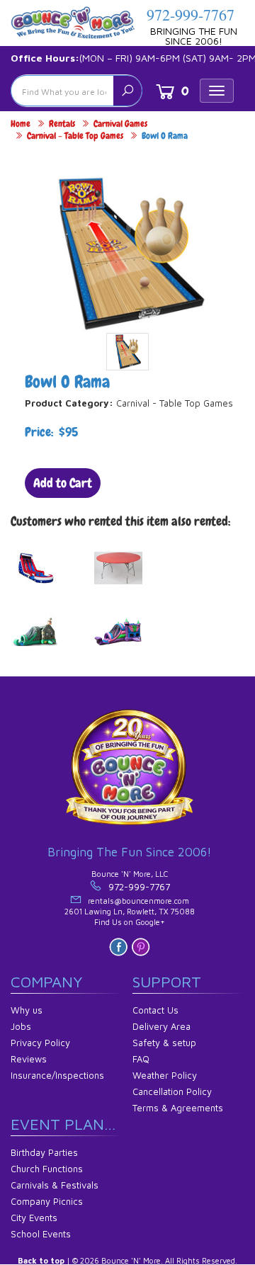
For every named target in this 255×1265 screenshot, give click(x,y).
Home (20, 124)
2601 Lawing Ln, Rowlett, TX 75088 (129, 911)
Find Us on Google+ (129, 921)
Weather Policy (164, 1075)
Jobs (21, 1026)
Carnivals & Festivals (54, 1185)
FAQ (140, 1059)
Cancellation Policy (172, 1091)
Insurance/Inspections (57, 1075)
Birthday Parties (44, 1152)
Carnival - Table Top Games (75, 136)
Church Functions (47, 1168)
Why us (26, 1010)
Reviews (29, 1059)
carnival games (120, 124)
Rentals (62, 124)
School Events (41, 1234)
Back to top (41, 1260)
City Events (34, 1217)
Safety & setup (164, 1042)
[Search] (127, 91)
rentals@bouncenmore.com (138, 900)
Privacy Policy (40, 1042)
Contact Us (155, 1010)
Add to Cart (62, 483)
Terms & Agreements (177, 1107)
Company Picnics (47, 1201)
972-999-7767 (190, 14)
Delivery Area (161, 1026)
